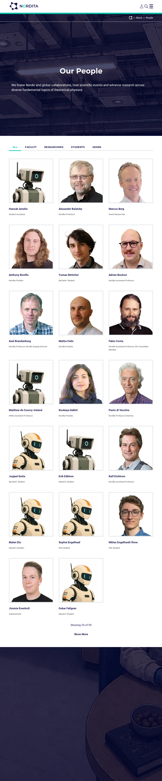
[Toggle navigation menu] (151, 6)
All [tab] (15, 147)
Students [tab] (78, 147)
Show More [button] (81, 634)
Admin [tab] (96, 147)
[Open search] (146, 6)
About (139, 17)
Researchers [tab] (53, 147)
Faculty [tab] (31, 147)
